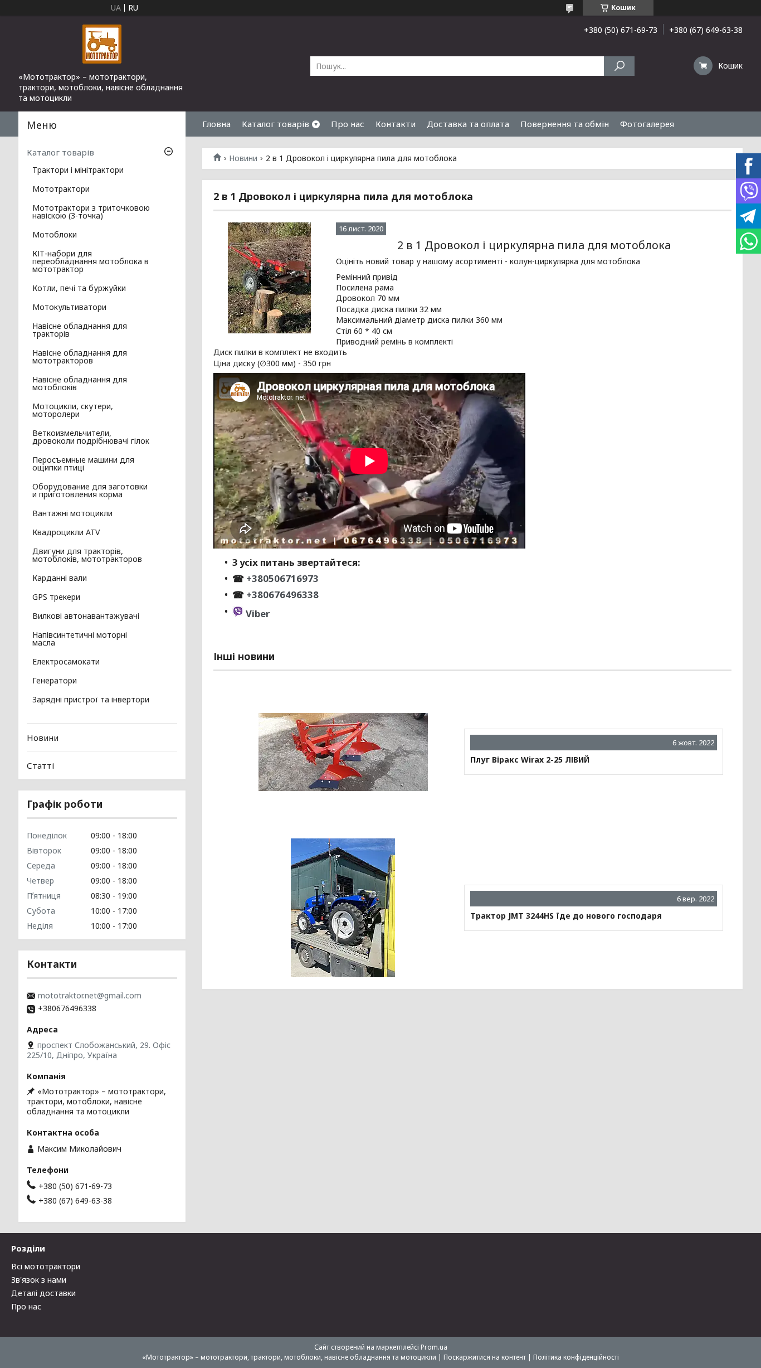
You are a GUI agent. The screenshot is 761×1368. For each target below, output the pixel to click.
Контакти (395, 123)
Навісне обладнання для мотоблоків (79, 384)
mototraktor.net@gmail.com (90, 996)
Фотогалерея (647, 123)
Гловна (216, 123)
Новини (243, 158)
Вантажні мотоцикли (72, 514)
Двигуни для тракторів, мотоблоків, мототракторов (87, 555)
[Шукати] (619, 66)
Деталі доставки (43, 1293)
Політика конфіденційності (576, 1357)
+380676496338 (282, 594)
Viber (258, 613)
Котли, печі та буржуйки (79, 288)
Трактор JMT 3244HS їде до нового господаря (566, 916)
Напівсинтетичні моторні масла (79, 639)
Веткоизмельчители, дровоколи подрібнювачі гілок (90, 437)
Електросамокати (66, 662)
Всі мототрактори (45, 1266)
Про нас (347, 123)
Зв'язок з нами (38, 1279)
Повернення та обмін (564, 123)
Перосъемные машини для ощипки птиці (83, 464)
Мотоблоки (54, 235)
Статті (40, 765)
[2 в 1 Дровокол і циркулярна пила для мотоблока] (269, 278)
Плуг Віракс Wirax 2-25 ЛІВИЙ (529, 760)
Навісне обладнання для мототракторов (79, 357)
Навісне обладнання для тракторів (79, 330)
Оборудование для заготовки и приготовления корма (90, 491)
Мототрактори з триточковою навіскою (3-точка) (91, 212)
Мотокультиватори (69, 307)
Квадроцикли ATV (66, 532)
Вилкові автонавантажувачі (85, 616)
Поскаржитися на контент (484, 1357)
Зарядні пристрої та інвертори (90, 700)
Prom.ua (434, 1347)
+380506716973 (281, 578)
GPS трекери (56, 597)
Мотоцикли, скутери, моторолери (72, 410)
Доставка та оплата (468, 123)
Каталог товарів (275, 123)
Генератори (54, 681)
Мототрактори (61, 189)
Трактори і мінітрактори (78, 170)
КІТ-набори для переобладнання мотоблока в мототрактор (90, 262)
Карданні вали (59, 578)
